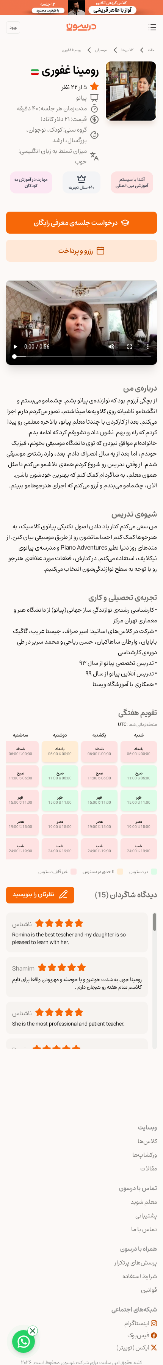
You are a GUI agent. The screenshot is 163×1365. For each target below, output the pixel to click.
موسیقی (101, 50)
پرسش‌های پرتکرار (135, 1262)
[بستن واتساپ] (32, 1331)
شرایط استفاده (139, 1276)
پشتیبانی (146, 1215)
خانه (151, 50)
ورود (13, 27)
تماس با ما (144, 1229)
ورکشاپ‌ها (144, 1155)
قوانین (149, 1290)
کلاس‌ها (127, 50)
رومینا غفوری (71, 50)
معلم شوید (143, 1202)
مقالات (148, 1168)
